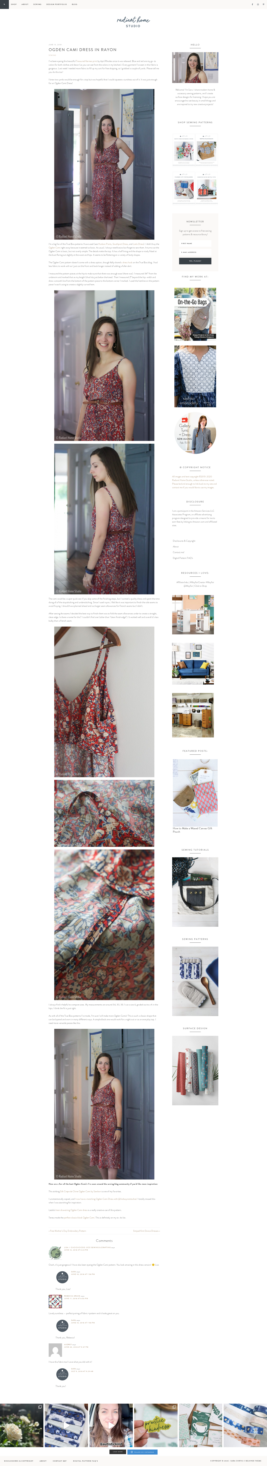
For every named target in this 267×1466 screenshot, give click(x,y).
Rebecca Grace (72, 1296)
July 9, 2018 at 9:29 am (82, 1371)
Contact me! (179, 552)
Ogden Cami (54, 247)
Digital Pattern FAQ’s (183, 558)
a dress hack (126, 262)
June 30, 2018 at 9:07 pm (76, 1347)
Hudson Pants (105, 244)
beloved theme (253, 1461)
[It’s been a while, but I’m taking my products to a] (156, 1425)
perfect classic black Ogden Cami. (79, 1217)
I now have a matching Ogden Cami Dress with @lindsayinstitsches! (106, 1199)
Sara (73, 1272)
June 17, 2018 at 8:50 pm (76, 1298)
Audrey (68, 1344)
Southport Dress (120, 244)
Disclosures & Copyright (184, 540)
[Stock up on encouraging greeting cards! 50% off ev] (200, 1425)
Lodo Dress (138, 244)
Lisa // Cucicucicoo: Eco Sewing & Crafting (87, 1247)
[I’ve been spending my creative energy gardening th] (21, 1425)
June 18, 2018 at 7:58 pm (83, 1274)
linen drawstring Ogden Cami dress (72, 1210)
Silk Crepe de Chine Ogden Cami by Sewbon (80, 1191)
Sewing (52, 55)
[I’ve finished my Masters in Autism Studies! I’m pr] (111, 1425)
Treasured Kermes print (86, 61)
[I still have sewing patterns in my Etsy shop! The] (66, 1425)
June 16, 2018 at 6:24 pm (76, 1250)
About (176, 546)
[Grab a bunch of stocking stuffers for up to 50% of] (245, 1425)
